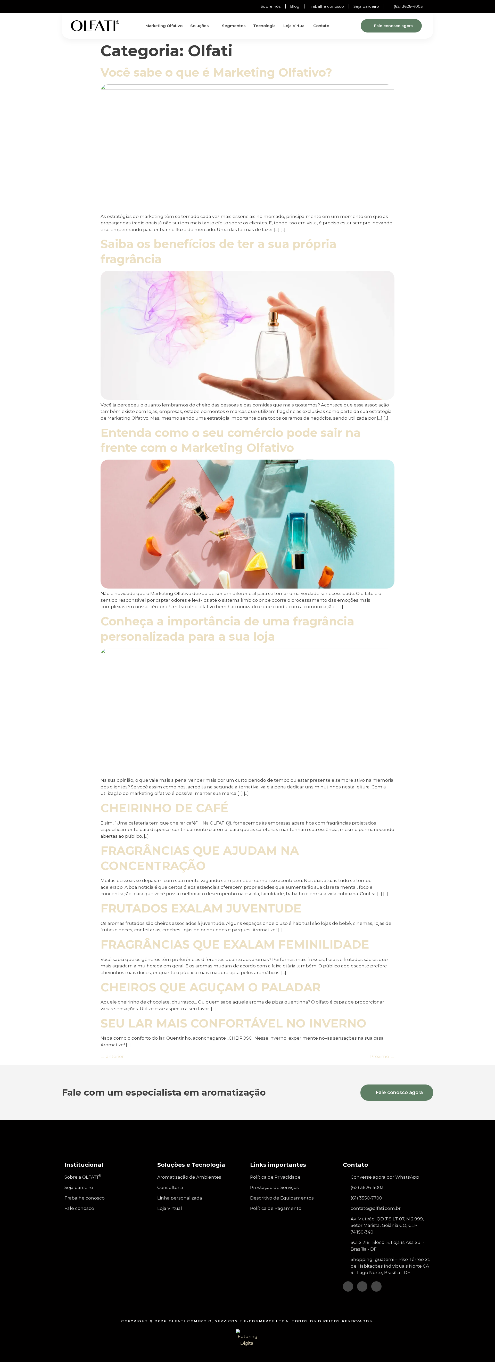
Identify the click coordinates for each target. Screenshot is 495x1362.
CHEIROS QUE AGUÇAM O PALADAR (211, 987)
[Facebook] (77, 6)
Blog (294, 6)
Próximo (382, 1056)
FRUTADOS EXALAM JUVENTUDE (201, 908)
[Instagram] (68, 6)
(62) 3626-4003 (408, 6)
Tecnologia (264, 25)
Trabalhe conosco (326, 6)
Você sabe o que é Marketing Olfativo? (216, 72)
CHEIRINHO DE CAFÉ (164, 808)
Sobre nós (270, 6)
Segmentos (233, 25)
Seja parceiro (366, 6)
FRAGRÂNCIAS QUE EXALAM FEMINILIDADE (235, 944)
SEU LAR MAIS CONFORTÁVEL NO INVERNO (233, 1023)
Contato (321, 25)
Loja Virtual (294, 25)
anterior (112, 1056)
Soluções (199, 25)
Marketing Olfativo (164, 25)
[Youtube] (86, 6)
